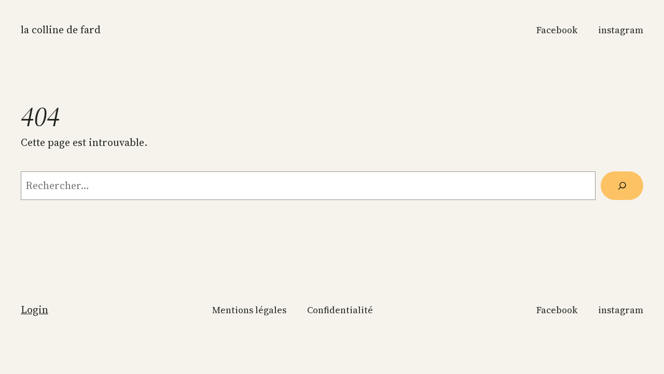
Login (34, 309)
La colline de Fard (61, 29)
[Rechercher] (622, 185)
